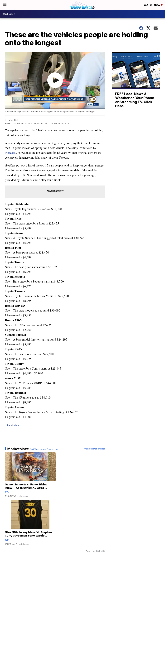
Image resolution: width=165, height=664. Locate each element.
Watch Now (152, 4)
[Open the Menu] (4, 5)
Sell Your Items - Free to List (44, 449)
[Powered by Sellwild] (100, 551)
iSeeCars (10, 153)
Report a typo (13, 425)
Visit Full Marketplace (94, 449)
